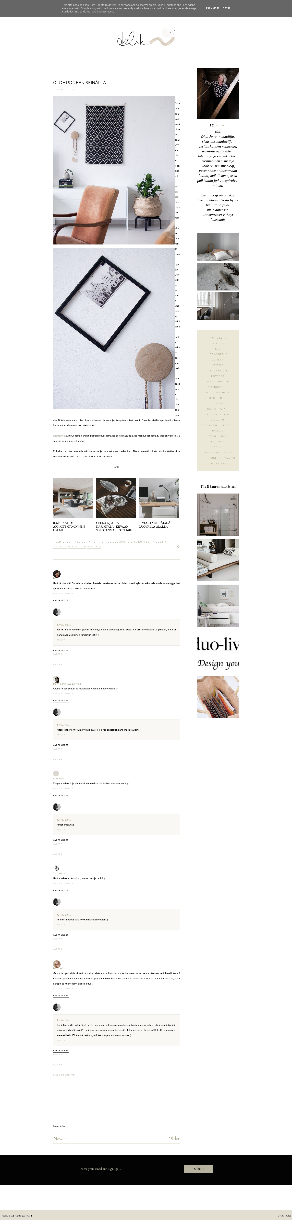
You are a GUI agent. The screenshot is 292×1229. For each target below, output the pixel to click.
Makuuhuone (218, 381)
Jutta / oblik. (64, 624)
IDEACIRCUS (217, 354)
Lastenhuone (217, 370)
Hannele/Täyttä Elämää (67, 683)
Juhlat (218, 359)
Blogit (218, 343)
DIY (218, 348)
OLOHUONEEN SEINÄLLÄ (79, 82)
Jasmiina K (59, 873)
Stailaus (94, 546)
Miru (55, 578)
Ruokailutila (217, 414)
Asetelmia (83, 542)
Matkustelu (218, 386)
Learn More (212, 8)
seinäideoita (156, 542)
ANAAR (286, 1215)
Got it (226, 8)
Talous (218, 430)
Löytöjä (218, 376)
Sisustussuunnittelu (218, 425)
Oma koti (137, 542)
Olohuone (121, 542)
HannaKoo (59, 968)
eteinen (218, 441)
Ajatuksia (218, 337)
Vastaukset (61, 600)
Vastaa (57, 593)
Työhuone (217, 436)
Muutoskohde (218, 392)
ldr (174, 1138)
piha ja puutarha (218, 452)
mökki (218, 447)
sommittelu (77, 546)
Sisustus (60, 546)
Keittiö (218, 365)
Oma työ (218, 403)
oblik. (5, 1215)
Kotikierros (102, 542)
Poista (69, 593)
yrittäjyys (218, 463)
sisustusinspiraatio (218, 457)
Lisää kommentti (64, 1075)
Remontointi (218, 408)
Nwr (59, 1138)
